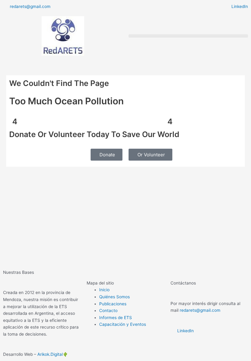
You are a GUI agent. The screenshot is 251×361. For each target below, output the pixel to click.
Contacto (108, 310)
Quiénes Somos (114, 296)
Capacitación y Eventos (122, 324)
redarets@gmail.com (200, 310)
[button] (188, 36)
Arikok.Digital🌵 (52, 354)
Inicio (104, 289)
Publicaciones (112, 303)
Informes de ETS (115, 317)
